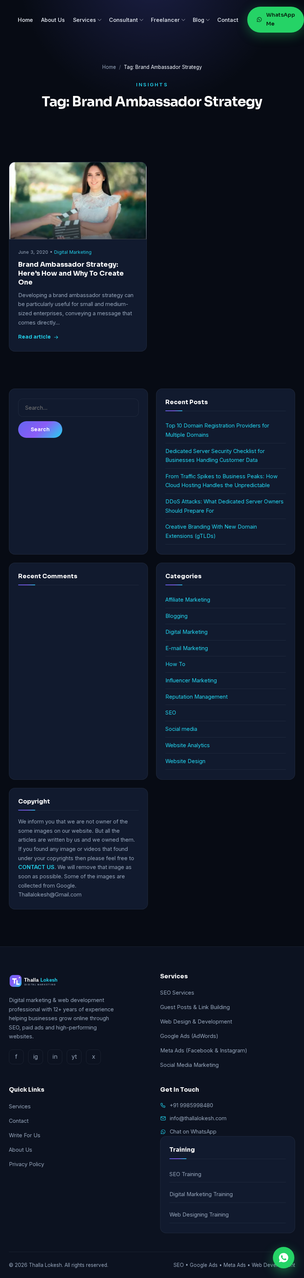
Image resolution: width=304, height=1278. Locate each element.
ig (35, 1056)
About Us (53, 20)
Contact (227, 20)
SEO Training (185, 1174)
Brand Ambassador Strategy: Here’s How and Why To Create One (71, 273)
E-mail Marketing (186, 648)
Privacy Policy (26, 1164)
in (55, 1056)
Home (25, 20)
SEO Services (177, 992)
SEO (170, 712)
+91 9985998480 (191, 1105)
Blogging (176, 616)
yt (74, 1056)
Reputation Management (196, 696)
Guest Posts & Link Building (195, 1007)
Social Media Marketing (189, 1065)
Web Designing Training (199, 1214)
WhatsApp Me (280, 19)
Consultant (123, 20)
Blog (198, 20)
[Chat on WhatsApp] (283, 1257)
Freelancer (165, 20)
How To (175, 664)
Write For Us (24, 1135)
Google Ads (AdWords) (189, 1036)
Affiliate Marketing (187, 599)
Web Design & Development (196, 1021)
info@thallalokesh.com (198, 1118)
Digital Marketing (73, 252)
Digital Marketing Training (201, 1194)
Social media (181, 729)
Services (84, 20)
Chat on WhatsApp (193, 1131)
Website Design (185, 761)
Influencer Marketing (191, 680)
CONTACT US (36, 867)
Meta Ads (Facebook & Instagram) (203, 1050)
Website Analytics (187, 745)
